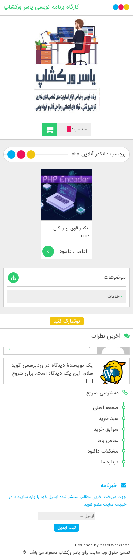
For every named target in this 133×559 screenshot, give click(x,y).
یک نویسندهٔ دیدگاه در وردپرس (61, 355)
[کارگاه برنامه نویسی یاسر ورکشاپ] (66, 66)
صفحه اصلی (105, 407)
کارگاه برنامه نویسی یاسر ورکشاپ (41, 7)
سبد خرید (108, 418)
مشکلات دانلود (102, 451)
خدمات (113, 297)
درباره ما (109, 462)
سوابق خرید (106, 429)
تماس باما (107, 440)
